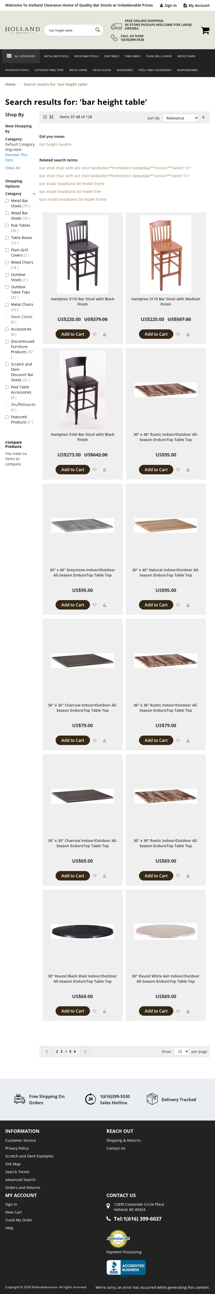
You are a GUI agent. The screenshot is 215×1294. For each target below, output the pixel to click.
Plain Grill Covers (23, 252)
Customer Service (20, 1140)
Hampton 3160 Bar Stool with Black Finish (82, 437)
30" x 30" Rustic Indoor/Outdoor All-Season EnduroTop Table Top (165, 843)
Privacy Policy (17, 1148)
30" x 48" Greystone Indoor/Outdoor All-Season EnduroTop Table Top (82, 572)
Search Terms (17, 1171)
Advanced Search (20, 1179)
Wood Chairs (22, 265)
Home (11, 84)
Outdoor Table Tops (20, 292)
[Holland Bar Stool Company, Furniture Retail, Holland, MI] (126, 1269)
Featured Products (23, 419)
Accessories (21, 332)
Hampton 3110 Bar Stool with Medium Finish (165, 301)
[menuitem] (54, 56)
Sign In (171, 5)
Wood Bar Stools (23, 215)
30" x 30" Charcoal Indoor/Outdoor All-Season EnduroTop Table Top (82, 843)
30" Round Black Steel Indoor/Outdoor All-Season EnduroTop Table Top (82, 979)
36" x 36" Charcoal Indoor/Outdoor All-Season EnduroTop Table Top (82, 708)
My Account (199, 5)
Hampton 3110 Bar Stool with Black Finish (82, 301)
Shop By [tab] (14, 114)
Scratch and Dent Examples (29, 1156)
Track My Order (19, 1219)
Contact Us (115, 1148)
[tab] (20, 193)
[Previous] (46, 1051)
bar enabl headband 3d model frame (72, 183)
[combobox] (74, 30)
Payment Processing (124, 1251)
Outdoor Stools (23, 277)
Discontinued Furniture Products (23, 346)
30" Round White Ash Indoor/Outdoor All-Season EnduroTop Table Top (166, 979)
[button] (94, 334)
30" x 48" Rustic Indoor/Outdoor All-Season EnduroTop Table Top (165, 437)
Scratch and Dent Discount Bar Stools (23, 372)
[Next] (85, 1051)
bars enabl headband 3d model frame (72, 199)
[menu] (107, 63)
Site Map (13, 1163)
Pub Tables (20, 228)
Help (9, 1227)
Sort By (153, 118)
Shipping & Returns (123, 1140)
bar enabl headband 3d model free (70, 191)
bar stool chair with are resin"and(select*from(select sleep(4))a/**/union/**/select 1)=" (115, 167)
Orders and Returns (22, 1187)
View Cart (13, 1212)
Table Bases (21, 240)
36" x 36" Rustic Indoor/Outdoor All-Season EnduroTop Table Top (165, 708)
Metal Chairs (22, 307)
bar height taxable (55, 144)
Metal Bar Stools (23, 203)
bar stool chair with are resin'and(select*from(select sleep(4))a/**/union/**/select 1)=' (114, 175)
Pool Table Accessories (21, 392)
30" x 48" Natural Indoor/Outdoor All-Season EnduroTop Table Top (165, 572)
